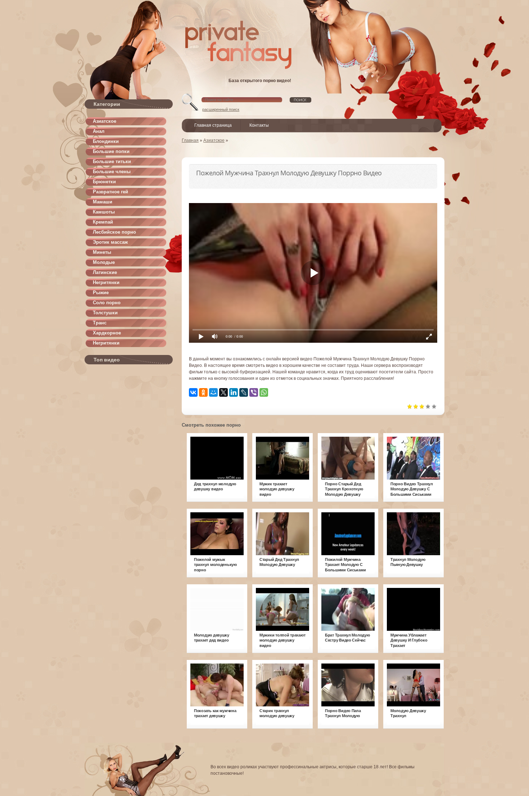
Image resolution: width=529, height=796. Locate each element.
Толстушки (105, 312)
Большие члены (112, 171)
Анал (98, 131)
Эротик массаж (110, 242)
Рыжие (101, 292)
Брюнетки (104, 181)
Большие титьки (112, 161)
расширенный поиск (220, 109)
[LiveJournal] (243, 392)
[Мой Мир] (213, 392)
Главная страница (213, 125)
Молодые (104, 262)
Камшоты (104, 212)
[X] (223, 392)
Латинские (105, 272)
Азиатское (104, 121)
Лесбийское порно (114, 232)
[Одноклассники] (203, 392)
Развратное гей (110, 191)
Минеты (102, 252)
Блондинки (106, 141)
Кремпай (103, 222)
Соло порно (107, 302)
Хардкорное (107, 333)
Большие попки (111, 151)
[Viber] (253, 392)
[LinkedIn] (233, 392)
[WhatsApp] (263, 392)
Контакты (259, 125)
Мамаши (102, 201)
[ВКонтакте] (193, 392)
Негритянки (106, 282)
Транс (100, 322)
